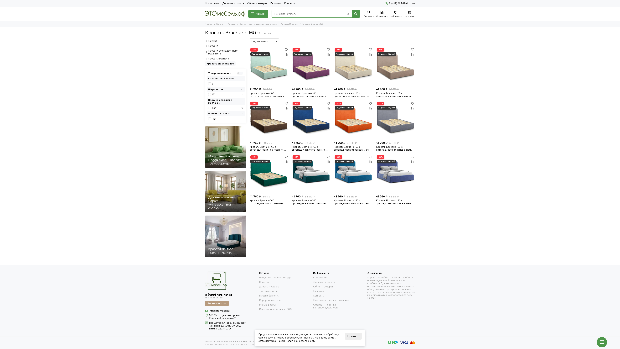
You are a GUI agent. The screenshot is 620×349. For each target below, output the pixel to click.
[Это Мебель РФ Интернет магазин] (225, 14)
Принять (353, 336)
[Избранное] (286, 49)
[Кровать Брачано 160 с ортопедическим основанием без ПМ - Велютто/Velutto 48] (395, 173)
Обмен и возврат (257, 3)
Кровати (232, 24)
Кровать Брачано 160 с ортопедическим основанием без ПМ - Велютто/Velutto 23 (267, 148)
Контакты (289, 3)
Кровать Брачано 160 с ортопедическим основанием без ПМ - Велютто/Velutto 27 (351, 148)
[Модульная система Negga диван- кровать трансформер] (225, 147)
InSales (251, 344)
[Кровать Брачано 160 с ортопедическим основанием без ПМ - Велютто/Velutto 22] (395, 66)
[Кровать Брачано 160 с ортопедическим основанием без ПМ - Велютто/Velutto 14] (269, 66)
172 (227, 94)
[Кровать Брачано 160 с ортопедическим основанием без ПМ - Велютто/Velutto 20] (311, 173)
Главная (209, 24)
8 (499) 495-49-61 (398, 3)
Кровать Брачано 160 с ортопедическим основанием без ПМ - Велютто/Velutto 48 (393, 202)
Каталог (220, 24)
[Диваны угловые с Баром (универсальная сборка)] (225, 191)
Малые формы (267, 304)
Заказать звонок (216, 303)
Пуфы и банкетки (269, 295)
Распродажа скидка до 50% (275, 309)
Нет (227, 118)
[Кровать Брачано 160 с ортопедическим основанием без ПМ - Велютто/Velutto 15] (311, 66)
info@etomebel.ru (219, 310)
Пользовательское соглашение (331, 300)
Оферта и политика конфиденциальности (326, 306)
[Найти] (356, 14)
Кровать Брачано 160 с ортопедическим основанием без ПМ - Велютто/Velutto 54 (351, 202)
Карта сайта (254, 341)
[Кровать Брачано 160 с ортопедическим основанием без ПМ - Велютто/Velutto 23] (269, 120)
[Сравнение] (286, 54)
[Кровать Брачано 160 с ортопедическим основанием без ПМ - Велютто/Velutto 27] (353, 120)
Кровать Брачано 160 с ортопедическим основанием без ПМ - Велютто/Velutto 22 (393, 95)
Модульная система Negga (275, 277)
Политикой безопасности (300, 340)
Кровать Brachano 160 (220, 63)
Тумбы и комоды (269, 291)
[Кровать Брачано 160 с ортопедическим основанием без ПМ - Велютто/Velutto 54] (353, 173)
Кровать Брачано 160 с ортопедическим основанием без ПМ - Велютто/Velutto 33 (267, 202)
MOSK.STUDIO (223, 344)
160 (227, 107)
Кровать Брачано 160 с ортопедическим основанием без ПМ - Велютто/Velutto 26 (309, 148)
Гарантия (275, 3)
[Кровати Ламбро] (225, 236)
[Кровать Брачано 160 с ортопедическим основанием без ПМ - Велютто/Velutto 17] (353, 66)
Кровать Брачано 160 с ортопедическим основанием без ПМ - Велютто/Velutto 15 (309, 95)
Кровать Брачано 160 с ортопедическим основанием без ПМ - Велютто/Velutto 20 (309, 202)
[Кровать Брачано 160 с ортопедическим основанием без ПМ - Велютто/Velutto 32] (395, 120)
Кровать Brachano (290, 24)
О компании (212, 3)
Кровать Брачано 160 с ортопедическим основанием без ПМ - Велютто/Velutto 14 (267, 95)
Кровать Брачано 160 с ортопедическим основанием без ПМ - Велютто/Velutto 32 (393, 148)
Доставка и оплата (233, 3)
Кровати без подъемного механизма (258, 24)
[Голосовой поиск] (348, 14)
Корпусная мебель (270, 300)
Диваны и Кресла (269, 286)
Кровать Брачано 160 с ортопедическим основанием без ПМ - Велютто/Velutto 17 (351, 95)
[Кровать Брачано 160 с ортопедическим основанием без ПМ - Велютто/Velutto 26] (311, 120)
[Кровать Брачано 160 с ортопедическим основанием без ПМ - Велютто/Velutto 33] (269, 173)
